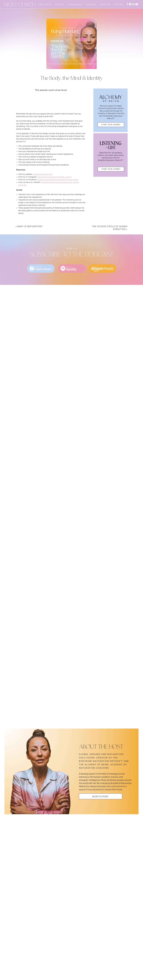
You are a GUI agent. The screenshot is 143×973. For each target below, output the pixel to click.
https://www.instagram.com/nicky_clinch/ (54, 177)
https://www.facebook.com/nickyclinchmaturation (57, 180)
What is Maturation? (30, 226)
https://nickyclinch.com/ (43, 174)
